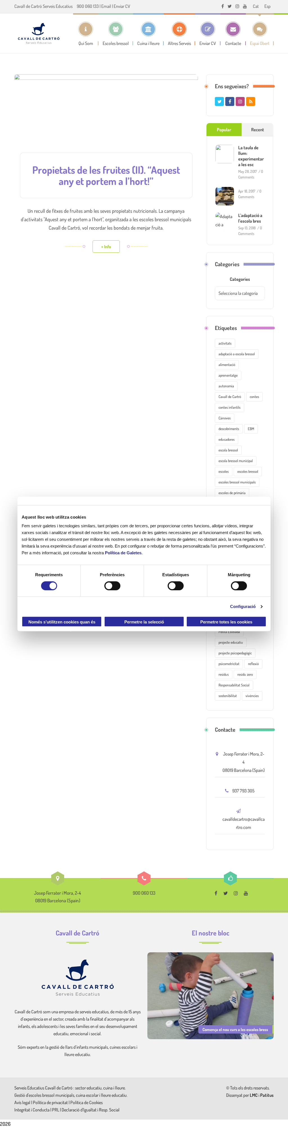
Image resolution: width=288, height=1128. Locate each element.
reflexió (253, 663)
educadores (227, 439)
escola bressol (228, 450)
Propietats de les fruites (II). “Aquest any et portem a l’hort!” (106, 175)
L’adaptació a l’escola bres (250, 218)
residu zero (245, 674)
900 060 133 (88, 6)
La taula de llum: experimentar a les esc (251, 156)
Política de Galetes (123, 552)
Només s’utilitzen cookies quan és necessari (61, 623)
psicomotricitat (229, 663)
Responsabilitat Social (234, 685)
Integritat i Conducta (32, 1110)
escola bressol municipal (236, 460)
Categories (240, 279)
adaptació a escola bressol (237, 354)
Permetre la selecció (144, 622)
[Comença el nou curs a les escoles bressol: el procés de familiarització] (210, 995)
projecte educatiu (231, 642)
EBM (251, 428)
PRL (55, 1110)
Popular (224, 129)
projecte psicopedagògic (235, 653)
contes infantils (229, 407)
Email (106, 6)
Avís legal (22, 1102)
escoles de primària (232, 492)
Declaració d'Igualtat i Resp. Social (91, 1110)
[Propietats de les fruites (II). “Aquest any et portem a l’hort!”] (106, 117)
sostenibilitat (228, 695)
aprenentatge (228, 375)
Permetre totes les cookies (226, 622)
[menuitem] (256, 6)
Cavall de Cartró (230, 396)
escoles (224, 471)
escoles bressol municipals (237, 482)
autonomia (226, 386)
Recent (257, 129)
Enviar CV (122, 6)
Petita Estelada (229, 631)
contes (254, 396)
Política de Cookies (86, 1102)
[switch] (112, 585)
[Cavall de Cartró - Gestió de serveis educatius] (38, 33)
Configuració (243, 606)
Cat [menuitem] (256, 6)
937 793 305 (243, 791)
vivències (252, 695)
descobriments (229, 428)
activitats (225, 343)
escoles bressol (247, 471)
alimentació (227, 364)
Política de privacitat (50, 1102)
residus (224, 674)
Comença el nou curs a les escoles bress (235, 1029)
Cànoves (225, 418)
